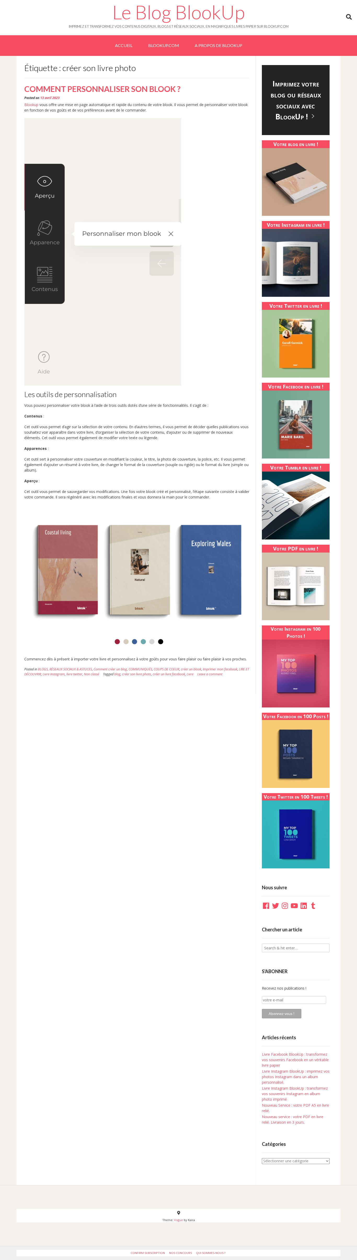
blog (117, 674)
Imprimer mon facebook (220, 669)
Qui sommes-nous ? (210, 1253)
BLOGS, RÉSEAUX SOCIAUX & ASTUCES (65, 669)
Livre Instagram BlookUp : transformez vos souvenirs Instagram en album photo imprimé (295, 1094)
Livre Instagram (54, 674)
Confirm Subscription (148, 1253)
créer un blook (191, 669)
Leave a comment (209, 674)
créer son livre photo (136, 674)
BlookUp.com (163, 45)
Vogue (178, 1220)
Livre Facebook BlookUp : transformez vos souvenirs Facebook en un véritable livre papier (295, 1060)
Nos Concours (180, 1253)
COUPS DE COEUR (166, 669)
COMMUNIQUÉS (140, 669)
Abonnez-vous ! (282, 1013)
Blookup (31, 104)
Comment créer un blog (110, 669)
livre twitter (74, 674)
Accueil (124, 45)
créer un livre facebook (169, 674)
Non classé (91, 674)
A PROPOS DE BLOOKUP (218, 45)
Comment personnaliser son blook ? (102, 89)
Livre (190, 674)
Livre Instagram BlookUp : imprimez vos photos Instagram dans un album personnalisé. (296, 1077)
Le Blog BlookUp (178, 12)
